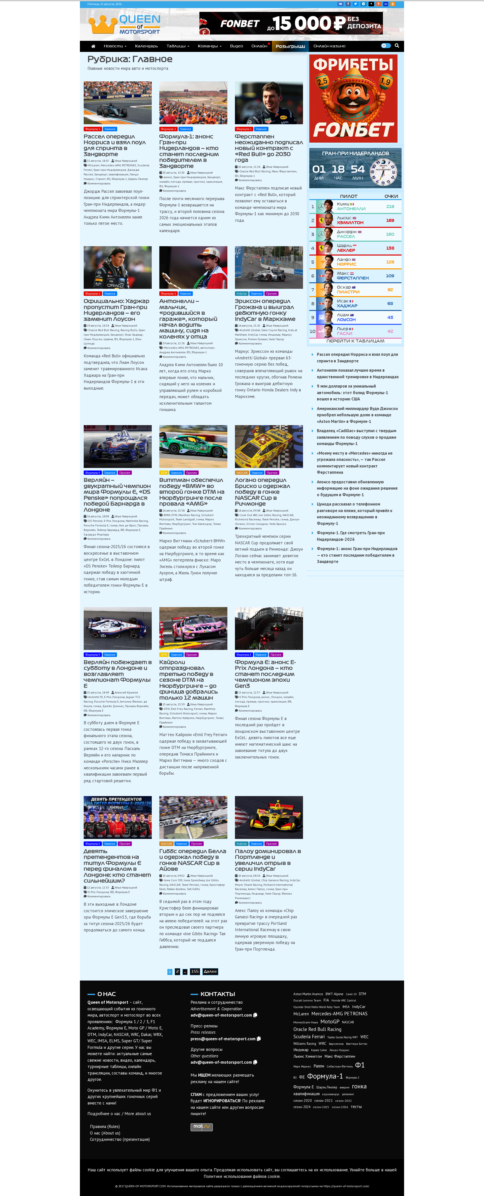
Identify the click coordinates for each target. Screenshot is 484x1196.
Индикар (274, 334)
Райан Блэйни (176, 889)
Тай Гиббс (193, 889)
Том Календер (202, 524)
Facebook (348, 4)
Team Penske (270, 519)
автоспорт (207, 348)
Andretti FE (95, 697)
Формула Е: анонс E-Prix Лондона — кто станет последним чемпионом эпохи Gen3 (265, 674)
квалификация (118, 174)
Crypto (392, 4)
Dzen (371, 4)
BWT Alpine (334, 994)
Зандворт (100, 174)
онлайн (164, 181)
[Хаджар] (327, 303)
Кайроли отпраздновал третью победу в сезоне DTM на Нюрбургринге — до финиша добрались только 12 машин (188, 680)
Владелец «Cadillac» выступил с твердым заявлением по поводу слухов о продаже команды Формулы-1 (356, 437)
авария (344, 1087)
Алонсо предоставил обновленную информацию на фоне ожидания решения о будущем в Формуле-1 (357, 488)
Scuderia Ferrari (309, 1036)
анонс (168, 177)
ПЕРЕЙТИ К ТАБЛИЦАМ (355, 341)
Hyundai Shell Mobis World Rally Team (316, 1007)
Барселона (336, 1044)
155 (195, 971)
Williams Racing (304, 1043)
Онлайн (259, 46)
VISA (385, 4)
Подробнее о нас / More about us (119, 1113)
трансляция (214, 181)
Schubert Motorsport (184, 713)
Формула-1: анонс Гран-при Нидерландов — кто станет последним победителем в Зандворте (357, 555)
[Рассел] (327, 234)
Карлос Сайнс (319, 1050)
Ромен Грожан (257, 339)
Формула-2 (352, 1077)
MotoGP (330, 1021)
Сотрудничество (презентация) (120, 1139)
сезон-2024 (301, 1107)
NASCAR (242, 473)
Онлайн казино (329, 46)
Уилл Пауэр (276, 339)
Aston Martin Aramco (308, 994)
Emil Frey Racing (182, 709)
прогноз (199, 181)
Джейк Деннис (113, 706)
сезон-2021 (323, 1100)
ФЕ (122, 530)
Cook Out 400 (248, 515)
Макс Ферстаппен (284, 171)
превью (187, 181)
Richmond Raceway (248, 519)
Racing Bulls (128, 330)
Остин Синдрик (257, 524)
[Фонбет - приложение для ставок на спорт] (291, 33)
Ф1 (109, 179)
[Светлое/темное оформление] (386, 45)
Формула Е (92, 473)
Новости (113, 46)
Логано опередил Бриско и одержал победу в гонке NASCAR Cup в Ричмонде (262, 492)
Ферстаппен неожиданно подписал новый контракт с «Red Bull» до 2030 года (269, 148)
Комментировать (98, 183)
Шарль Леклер (138, 179)
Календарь (146, 46)
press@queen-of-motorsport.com (223, 1039)
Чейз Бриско (277, 524)
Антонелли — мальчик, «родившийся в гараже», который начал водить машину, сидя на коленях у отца (188, 319)
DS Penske (95, 521)
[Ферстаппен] (327, 275)
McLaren (94, 165)
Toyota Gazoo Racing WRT (342, 1037)
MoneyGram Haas (305, 1022)
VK (340, 4)
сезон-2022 (343, 1101)
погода (176, 181)
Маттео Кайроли (183, 718)
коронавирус (331, 1094)
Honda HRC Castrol (343, 1000)
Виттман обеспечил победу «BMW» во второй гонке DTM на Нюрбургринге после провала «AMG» (192, 492)
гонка (263, 334)
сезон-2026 (340, 1107)
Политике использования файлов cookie (242, 1176)
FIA (326, 1000)
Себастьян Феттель (340, 1066)
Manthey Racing (189, 515)
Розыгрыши (290, 46)
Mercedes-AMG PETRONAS (118, 165)
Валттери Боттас (357, 1044)
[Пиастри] (327, 289)
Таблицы (176, 46)
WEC (364, 1037)
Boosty (378, 4)
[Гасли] (327, 331)
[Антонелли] (327, 206)
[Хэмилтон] (327, 220)
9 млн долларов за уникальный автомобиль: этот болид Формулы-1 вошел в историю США (352, 392)
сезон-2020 (302, 1100)
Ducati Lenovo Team (307, 1000)
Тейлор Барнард (108, 530)
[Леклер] (327, 248)
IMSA (346, 1007)
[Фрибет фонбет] (353, 141)
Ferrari (198, 709)
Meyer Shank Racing (248, 885)
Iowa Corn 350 (173, 880)
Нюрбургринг (181, 524)
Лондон (276, 697)
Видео (236, 46)
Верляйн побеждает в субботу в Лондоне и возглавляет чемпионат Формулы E (118, 674)
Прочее (271, 293)
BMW (167, 515)
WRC (322, 1043)
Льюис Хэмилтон (307, 1056)
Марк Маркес (302, 1066)
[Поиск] (397, 45)
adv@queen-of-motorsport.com (221, 1015)
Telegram (363, 4)
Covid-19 (351, 994)
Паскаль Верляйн (136, 706)
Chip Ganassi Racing (275, 880)
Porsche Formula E (96, 525)
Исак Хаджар (134, 334)
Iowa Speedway (194, 880)
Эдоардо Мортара (96, 534)
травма (108, 339)
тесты (356, 1106)
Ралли (319, 1066)
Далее (210, 971)
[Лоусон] (327, 317)
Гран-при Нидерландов (110, 170)
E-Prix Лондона (114, 521)
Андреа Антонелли (172, 352)
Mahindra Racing (137, 521)
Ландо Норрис (339, 1050)
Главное (110, 129)
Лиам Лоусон (93, 339)
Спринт (101, 179)
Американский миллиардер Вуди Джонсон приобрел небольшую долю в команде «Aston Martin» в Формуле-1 (357, 415)
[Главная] (93, 46)
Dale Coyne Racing (274, 330)
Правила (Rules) (105, 1126)
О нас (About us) (105, 1133)
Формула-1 (92, 129)
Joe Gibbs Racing (270, 515)
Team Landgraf (185, 519)
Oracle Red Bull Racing (254, 171)
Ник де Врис (127, 525)
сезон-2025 (321, 1107)
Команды (208, 46)
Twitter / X (355, 4)
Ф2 (295, 1077)
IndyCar (242, 293)
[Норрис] (327, 262)
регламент (348, 1094)
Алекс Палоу (256, 889)
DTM (164, 473)
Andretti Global (249, 330)
